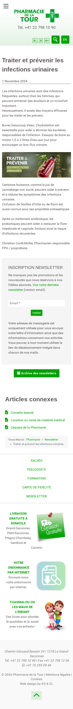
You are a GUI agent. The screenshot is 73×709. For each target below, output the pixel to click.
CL (51, 684)
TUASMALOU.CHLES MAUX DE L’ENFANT (22, 607)
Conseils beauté (21, 413)
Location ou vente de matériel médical (37, 420)
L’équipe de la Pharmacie (28, 427)
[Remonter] (36, 697)
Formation (37, 478)
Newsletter (36, 496)
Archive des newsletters (38, 373)
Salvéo (36, 460)
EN (65, 39)
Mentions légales (58, 675)
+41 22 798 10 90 (40, 27)
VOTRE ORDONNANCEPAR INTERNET (19, 567)
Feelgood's (36, 469)
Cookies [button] (36, 679)
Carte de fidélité (36, 487)
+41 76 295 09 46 (38, 665)
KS (44, 684)
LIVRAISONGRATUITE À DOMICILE (18, 518)
